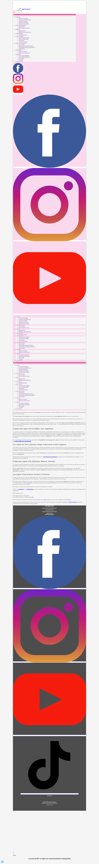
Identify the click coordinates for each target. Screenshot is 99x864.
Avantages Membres (24, 57)
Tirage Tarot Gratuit (24, 37)
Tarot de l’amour (23, 42)
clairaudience (30, 489)
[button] (44, 14)
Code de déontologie (49, 509)
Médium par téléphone (25, 32)
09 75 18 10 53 (73, 502)
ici (32, 497)
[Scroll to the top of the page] (13, 811)
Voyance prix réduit (24, 24)
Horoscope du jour (21, 25)
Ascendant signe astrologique (27, 47)
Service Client (49, 513)
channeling (21, 489)
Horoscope (22, 26)
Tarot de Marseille (23, 39)
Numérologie (19, 33)
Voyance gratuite (23, 18)
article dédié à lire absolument (22, 441)
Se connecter (19, 61)
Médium (18, 29)
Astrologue (22, 48)
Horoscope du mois (24, 28)
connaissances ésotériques (50, 457)
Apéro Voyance (23, 51)
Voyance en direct (23, 22)
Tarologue (21, 40)
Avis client (21, 58)
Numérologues (23, 35)
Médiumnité (22, 31)
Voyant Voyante (23, 21)
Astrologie (21, 44)
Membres (18, 54)
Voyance (18, 17)
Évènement (19, 50)
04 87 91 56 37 (26, 9)
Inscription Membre (24, 55)
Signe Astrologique (21, 43)
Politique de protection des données (49, 511)
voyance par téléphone (25, 19)
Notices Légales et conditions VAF (49, 508)
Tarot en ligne (19, 36)
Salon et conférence (24, 53)
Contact (21, 59)
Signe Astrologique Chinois (26, 46)
